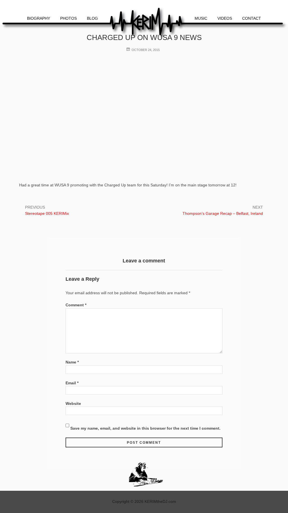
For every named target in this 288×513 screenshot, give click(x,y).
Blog (92, 18)
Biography (38, 18)
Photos (68, 18)
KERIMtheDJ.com (160, 501)
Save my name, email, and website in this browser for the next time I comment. (145, 428)
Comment (76, 305)
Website (73, 403)
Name (72, 362)
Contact (251, 18)
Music (201, 18)
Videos (224, 18)
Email (72, 383)
